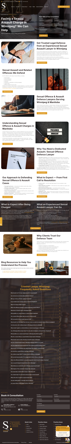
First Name (41, 18)
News (30, 6)
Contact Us (46, 6)
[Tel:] (2, 409)
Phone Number (56, 23)
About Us (13, 6)
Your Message (41, 27)
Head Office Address (9, 404)
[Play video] (51, 268)
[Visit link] (5, 426)
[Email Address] (19, 405)
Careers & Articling (39, 6)
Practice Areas (24, 6)
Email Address (41, 23)
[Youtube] (11, 429)
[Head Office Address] (2, 406)
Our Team (17, 6)
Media (34, 6)
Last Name (56, 18)
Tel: (5, 409)
